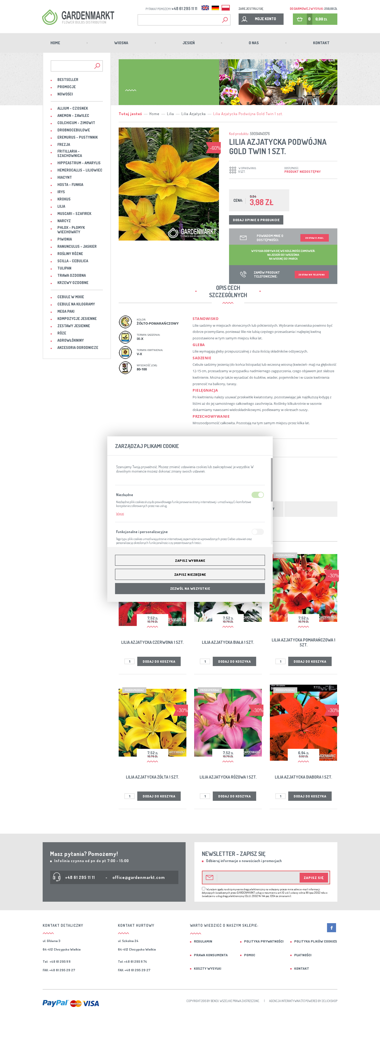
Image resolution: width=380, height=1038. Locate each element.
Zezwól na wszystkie (190, 588)
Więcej (120, 514)
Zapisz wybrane (190, 560)
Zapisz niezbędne (190, 574)
